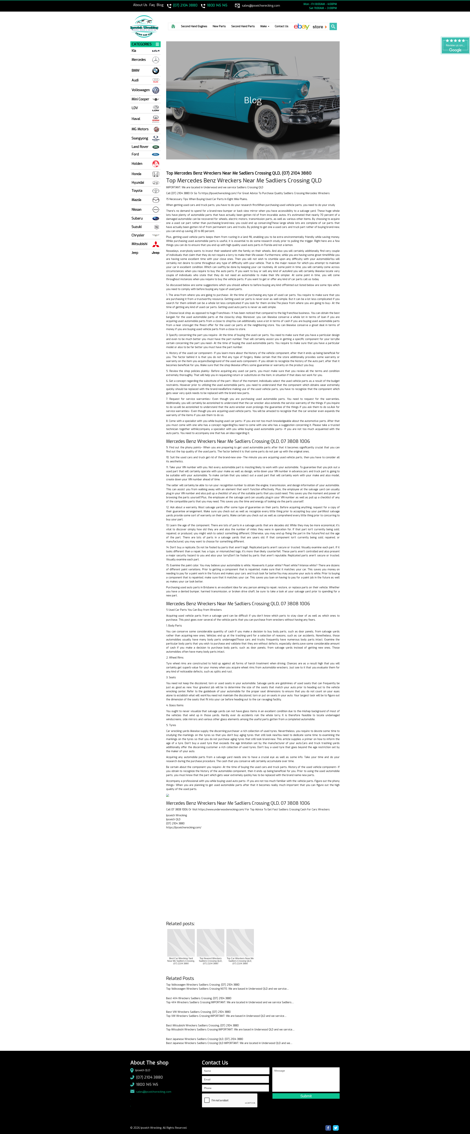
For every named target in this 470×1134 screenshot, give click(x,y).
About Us (140, 5)
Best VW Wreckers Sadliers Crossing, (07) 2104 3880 (198, 1012)
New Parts (219, 26)
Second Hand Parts (243, 26)
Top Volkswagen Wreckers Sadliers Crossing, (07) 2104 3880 (202, 985)
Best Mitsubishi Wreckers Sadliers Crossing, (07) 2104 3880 (202, 1025)
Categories (142, 44)
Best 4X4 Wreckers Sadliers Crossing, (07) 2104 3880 (198, 998)
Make (263, 26)
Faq (152, 5)
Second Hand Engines (194, 26)
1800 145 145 (147, 1084)
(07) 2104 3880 (149, 1077)
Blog (160, 5)
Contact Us (281, 26)
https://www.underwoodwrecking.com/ (221, 809)
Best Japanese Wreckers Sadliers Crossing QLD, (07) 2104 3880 (204, 1039)
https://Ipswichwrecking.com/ (219, 193)
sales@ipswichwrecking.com (153, 1092)
